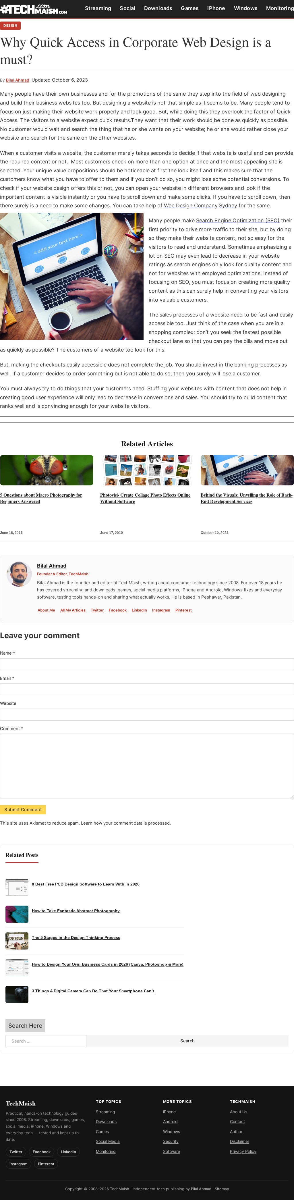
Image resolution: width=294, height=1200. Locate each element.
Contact (237, 1121)
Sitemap (222, 1189)
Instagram (161, 610)
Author (236, 1131)
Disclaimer (239, 1141)
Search (187, 1040)
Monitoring (280, 8)
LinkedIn (139, 610)
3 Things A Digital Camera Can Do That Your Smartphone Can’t (93, 991)
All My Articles (73, 610)
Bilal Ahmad (17, 80)
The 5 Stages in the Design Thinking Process (76, 937)
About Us (238, 1111)
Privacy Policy (243, 1151)
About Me (46, 610)
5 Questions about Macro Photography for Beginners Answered (41, 498)
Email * (7, 678)
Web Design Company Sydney (200, 205)
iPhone (216, 8)
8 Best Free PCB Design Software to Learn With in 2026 (86, 884)
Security (171, 1141)
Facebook (118, 610)
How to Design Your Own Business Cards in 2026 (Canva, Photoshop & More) (107, 964)
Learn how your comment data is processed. (126, 823)
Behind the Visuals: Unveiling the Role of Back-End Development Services (247, 498)
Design (10, 25)
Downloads (158, 8)
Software (171, 1151)
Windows (246, 8)
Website (8, 703)
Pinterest (183, 610)
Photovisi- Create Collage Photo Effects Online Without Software (145, 498)
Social (127, 8)
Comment (11, 728)
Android (170, 1121)
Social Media (108, 1141)
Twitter (97, 610)
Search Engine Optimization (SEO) (238, 220)
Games (190, 8)
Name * (7, 653)
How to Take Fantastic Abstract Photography (76, 911)
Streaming (98, 8)
